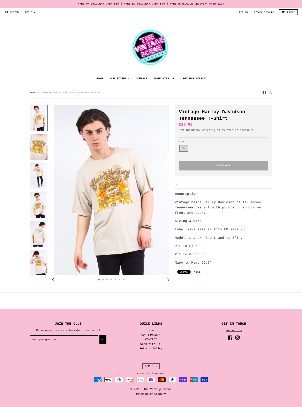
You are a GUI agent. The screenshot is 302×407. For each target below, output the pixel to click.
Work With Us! (151, 344)
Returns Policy (151, 348)
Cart (290, 12)
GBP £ (28, 12)
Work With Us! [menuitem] (165, 78)
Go (102, 339)
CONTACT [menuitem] (141, 78)
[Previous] (53, 279)
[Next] (168, 279)
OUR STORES (149, 334)
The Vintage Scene (158, 389)
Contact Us (234, 330)
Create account (264, 12)
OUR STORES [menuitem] (118, 78)
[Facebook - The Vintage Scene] (264, 92)
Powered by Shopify (151, 394)
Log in (243, 12)
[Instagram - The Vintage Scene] (270, 92)
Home (33, 92)
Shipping (208, 130)
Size (182, 141)
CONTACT (151, 339)
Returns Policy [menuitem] (194, 78)
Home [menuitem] (99, 78)
